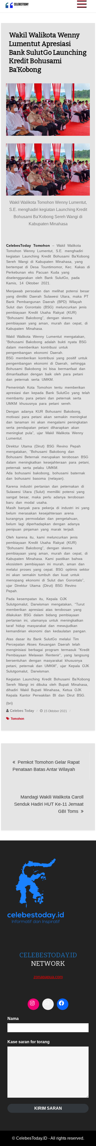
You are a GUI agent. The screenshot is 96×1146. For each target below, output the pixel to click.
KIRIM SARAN (48, 1108)
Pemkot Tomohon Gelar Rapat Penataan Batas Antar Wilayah (46, 766)
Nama (13, 1018)
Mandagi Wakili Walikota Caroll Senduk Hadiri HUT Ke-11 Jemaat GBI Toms (48, 804)
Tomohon (17, 718)
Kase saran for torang (28, 1042)
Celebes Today (22, 711)
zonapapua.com (48, 977)
